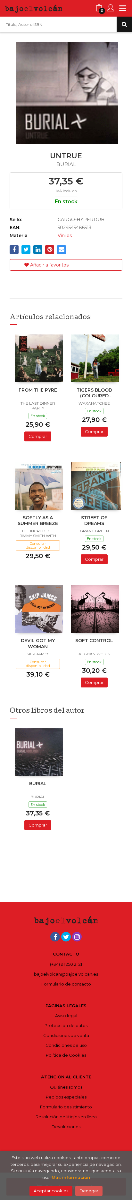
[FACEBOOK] (55, 936)
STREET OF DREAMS (94, 520)
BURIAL (37, 783)
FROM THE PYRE (38, 390)
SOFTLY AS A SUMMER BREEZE (38, 520)
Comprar (38, 436)
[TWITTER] (66, 936)
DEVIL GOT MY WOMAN (38, 643)
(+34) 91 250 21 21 (66, 964)
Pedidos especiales (66, 1096)
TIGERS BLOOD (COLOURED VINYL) (94, 393)
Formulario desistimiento (66, 1106)
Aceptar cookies (51, 1190)
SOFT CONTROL (94, 640)
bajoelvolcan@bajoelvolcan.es (66, 974)
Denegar (88, 1190)
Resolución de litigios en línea (66, 1116)
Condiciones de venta (66, 1035)
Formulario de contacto (66, 983)
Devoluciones (66, 1126)
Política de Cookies (66, 1055)
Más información (71, 1177)
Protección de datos (66, 1025)
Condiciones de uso (66, 1045)
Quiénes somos (66, 1087)
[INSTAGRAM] (77, 936)
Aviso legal (66, 1015)
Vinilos (65, 235)
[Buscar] (124, 24)
